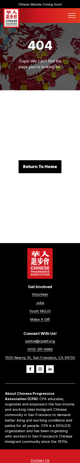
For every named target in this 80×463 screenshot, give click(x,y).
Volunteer (40, 294)
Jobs (40, 303)
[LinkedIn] (50, 369)
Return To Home (40, 166)
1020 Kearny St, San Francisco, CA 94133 (40, 357)
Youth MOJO (40, 311)
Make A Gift (40, 319)
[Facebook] (30, 369)
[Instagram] (40, 369)
